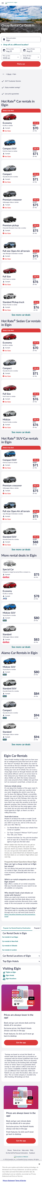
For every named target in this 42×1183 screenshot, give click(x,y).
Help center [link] (25, 1150)
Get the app (21, 1043)
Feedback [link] (32, 1153)
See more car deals (21, 315)
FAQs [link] (31, 1150)
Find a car (21, 64)
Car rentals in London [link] (9, 950)
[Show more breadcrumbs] (3, 74)
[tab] (16, 928)
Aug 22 (9, 51)
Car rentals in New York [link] (10, 941)
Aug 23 (29, 51)
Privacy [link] (10, 1150)
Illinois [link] (9, 74)
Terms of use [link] (16, 1150)
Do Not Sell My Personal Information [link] (17, 1153)
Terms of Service (20, 1180)
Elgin (8, 40)
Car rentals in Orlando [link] (9, 946)
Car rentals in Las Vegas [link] (10, 937)
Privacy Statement (9, 1180)
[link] (21, 972)
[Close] (39, 1164)
